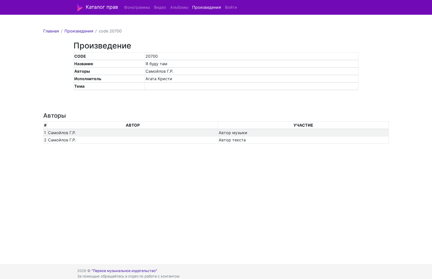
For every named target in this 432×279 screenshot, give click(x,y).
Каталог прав (102, 7)
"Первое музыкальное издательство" (124, 271)
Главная (51, 30)
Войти (231, 7)
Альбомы (179, 7)
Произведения (206, 7)
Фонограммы (137, 7)
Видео (160, 7)
